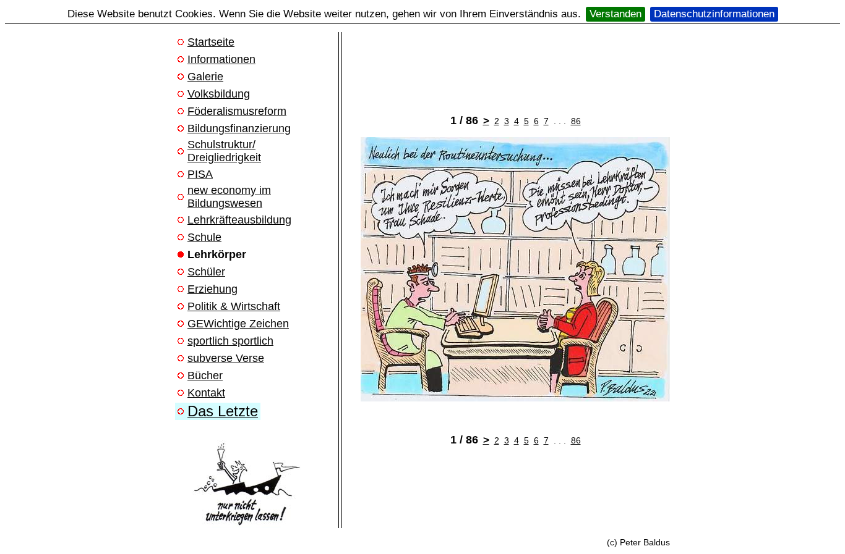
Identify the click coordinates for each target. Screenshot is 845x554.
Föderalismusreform (236, 111)
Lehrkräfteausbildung (239, 220)
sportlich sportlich (230, 341)
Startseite (210, 42)
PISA (200, 174)
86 (576, 121)
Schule (204, 237)
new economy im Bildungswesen (229, 196)
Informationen (221, 59)
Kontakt (206, 393)
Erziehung (212, 289)
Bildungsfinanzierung (239, 128)
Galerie (205, 76)
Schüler (206, 272)
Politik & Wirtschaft (233, 306)
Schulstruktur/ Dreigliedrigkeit (224, 151)
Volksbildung (218, 94)
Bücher (205, 375)
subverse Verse (225, 358)
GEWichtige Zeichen (238, 323)
